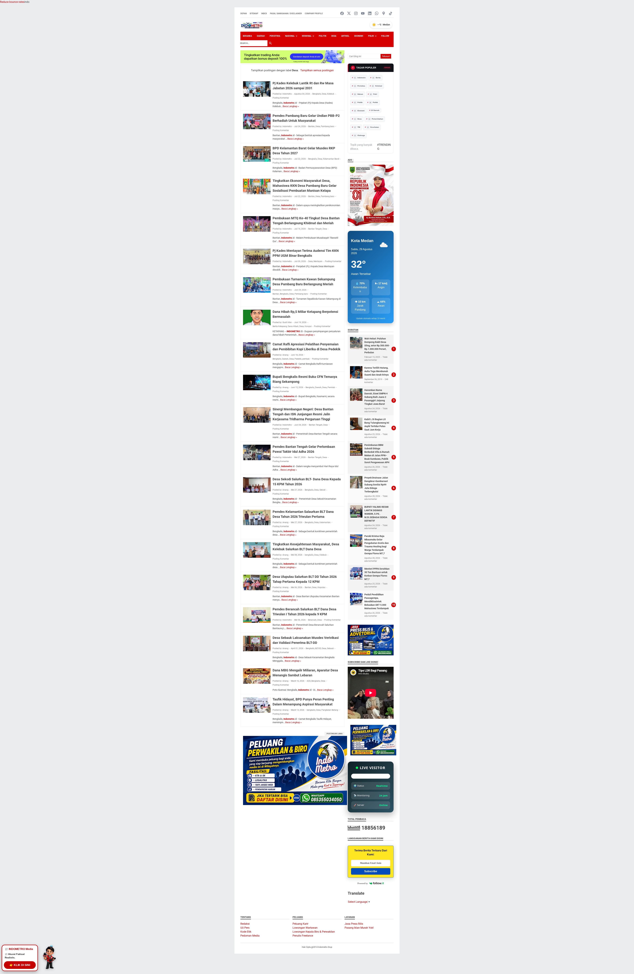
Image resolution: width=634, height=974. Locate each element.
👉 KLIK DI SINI (19, 965)
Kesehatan (373, 127)
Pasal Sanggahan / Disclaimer (286, 13)
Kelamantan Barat (331, 159)
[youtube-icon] (362, 13)
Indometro (288, 102)
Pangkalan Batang (329, 710)
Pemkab (331, 387)
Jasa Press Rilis (354, 923)
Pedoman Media (250, 935)
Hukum (358, 94)
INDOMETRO (293, 331)
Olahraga (359, 135)
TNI (357, 127)
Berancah (312, 620)
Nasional (290, 36)
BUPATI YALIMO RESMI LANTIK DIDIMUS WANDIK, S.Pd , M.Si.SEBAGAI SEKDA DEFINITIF (376, 514)
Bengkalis (316, 94)
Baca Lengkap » (291, 106)
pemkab (306, 359)
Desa (333, 36)
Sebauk (330, 648)
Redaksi (245, 923)
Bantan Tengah (315, 229)
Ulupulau (321, 587)
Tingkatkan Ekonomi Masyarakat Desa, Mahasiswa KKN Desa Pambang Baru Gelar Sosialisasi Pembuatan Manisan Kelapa (304, 186)
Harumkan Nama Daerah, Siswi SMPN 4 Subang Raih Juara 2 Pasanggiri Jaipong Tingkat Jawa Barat (375, 397)
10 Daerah (375, 110)
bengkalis (309, 555)
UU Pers (244, 927)
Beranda (247, 36)
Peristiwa (275, 36)
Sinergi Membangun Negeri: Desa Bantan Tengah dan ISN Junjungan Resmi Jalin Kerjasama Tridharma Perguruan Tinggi (303, 414)
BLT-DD (318, 648)
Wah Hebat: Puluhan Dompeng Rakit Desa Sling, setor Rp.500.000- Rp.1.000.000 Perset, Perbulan (377, 345)
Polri (371, 36)
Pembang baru (301, 294)
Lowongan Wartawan (305, 927)
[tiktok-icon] (390, 13)
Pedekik (298, 359)
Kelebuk (330, 94)
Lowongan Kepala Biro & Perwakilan (314, 931)
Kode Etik (245, 931)
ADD (309, 681)
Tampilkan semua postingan (317, 70)
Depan (243, 13)
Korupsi (308, 326)
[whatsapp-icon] (376, 13)
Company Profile (314, 13)
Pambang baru (327, 126)
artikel (345, 36)
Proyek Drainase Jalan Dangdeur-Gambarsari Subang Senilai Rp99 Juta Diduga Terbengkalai (376, 484)
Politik (322, 36)
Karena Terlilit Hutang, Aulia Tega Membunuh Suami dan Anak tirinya (376, 371)
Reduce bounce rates (12, 1)
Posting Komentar (281, 98)
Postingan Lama (334, 734)
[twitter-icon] (349, 13)
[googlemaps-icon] (383, 13)
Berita (377, 78)
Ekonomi (358, 36)
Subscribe (370, 871)
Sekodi (322, 490)
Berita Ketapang (280, 326)
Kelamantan (325, 522)
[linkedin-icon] (369, 13)
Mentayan (318, 261)
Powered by (362, 883)
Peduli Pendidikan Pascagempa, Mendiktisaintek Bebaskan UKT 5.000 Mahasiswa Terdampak (376, 601)
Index (264, 13)
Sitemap (254, 13)
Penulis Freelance (303, 935)
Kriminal (307, 36)
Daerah (261, 36)
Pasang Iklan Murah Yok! (359, 927)
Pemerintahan (376, 119)
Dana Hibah (293, 326)
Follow (385, 36)
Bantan (311, 126)
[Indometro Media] (251, 24)
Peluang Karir (300, 923)
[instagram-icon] (355, 13)
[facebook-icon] (342, 13)
